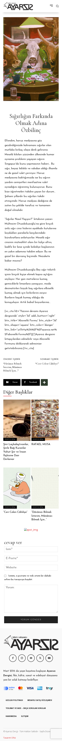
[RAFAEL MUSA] (45, 420)
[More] (44, 382)
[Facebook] (13, 658)
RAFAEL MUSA (40, 444)
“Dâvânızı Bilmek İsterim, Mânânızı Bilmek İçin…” (12, 367)
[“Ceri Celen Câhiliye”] (17, 488)
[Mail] (31, 658)
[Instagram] (22, 658)
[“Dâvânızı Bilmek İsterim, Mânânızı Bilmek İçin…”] (45, 488)
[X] (40, 658)
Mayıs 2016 (10, 439)
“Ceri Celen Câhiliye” (47, 363)
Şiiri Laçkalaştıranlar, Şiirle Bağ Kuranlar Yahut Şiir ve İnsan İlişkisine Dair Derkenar (16, 452)
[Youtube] (49, 658)
